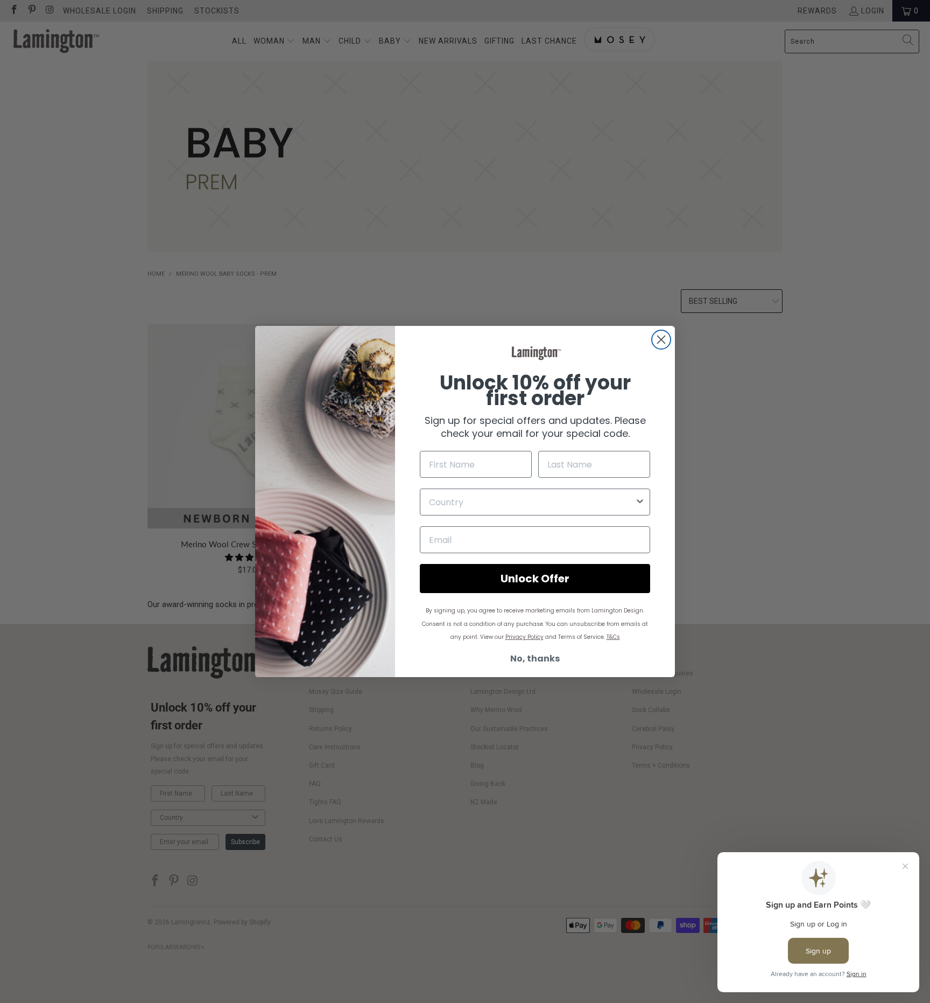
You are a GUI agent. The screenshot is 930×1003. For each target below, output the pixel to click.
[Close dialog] (661, 339)
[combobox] (532, 502)
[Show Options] (640, 502)
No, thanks (535, 658)
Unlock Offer (535, 578)
